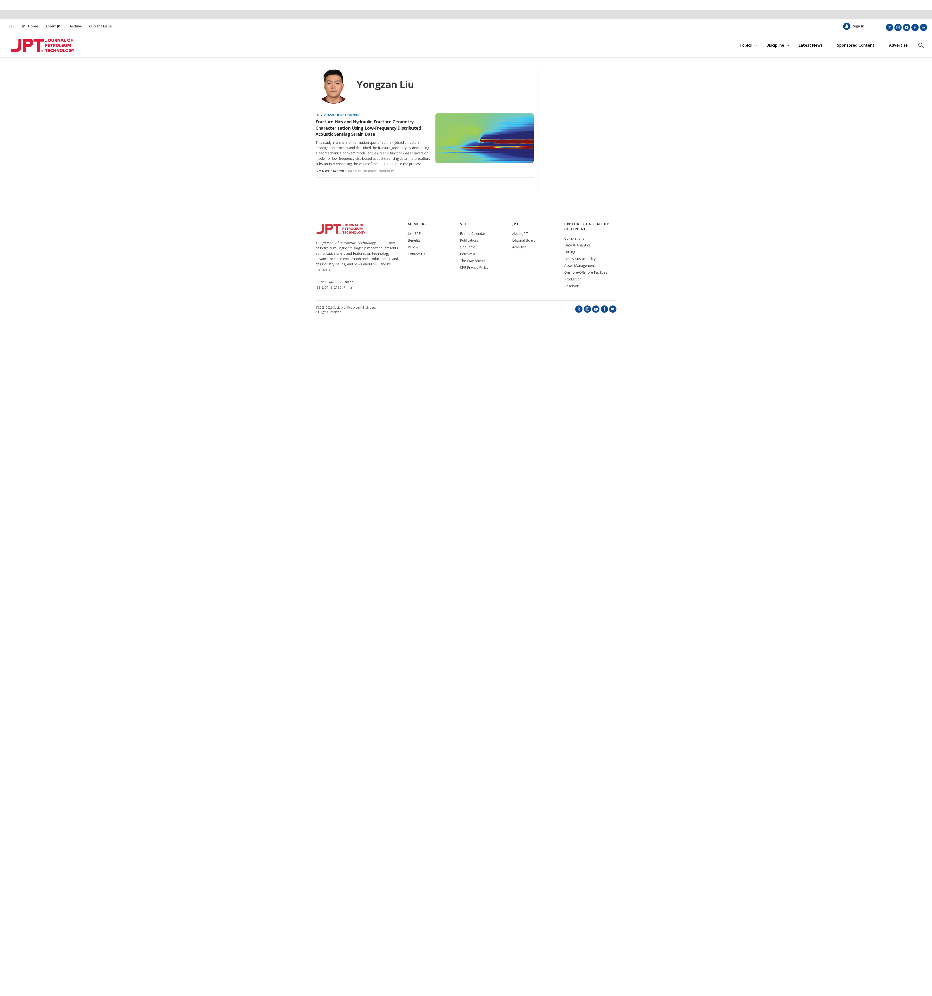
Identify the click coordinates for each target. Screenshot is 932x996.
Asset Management (579, 265)
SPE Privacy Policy (474, 267)
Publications (469, 240)
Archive (76, 26)
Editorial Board (523, 240)
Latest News (811, 45)
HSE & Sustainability (580, 259)
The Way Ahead (472, 261)
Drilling (569, 252)
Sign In (858, 26)
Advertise (898, 45)
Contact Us (416, 254)
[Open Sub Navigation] (755, 45)
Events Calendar (472, 233)
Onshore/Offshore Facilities (585, 272)
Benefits (414, 240)
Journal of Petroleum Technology (370, 170)
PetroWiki (467, 254)
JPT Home (30, 26)
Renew (413, 247)
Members (417, 224)
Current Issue (100, 26)
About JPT (53, 26)
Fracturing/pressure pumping (337, 114)
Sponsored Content (855, 45)
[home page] (41, 45)
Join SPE (414, 233)
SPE (11, 26)
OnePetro (467, 247)
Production (573, 279)
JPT (515, 224)
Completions (574, 238)
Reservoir (571, 286)
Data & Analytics (577, 245)
